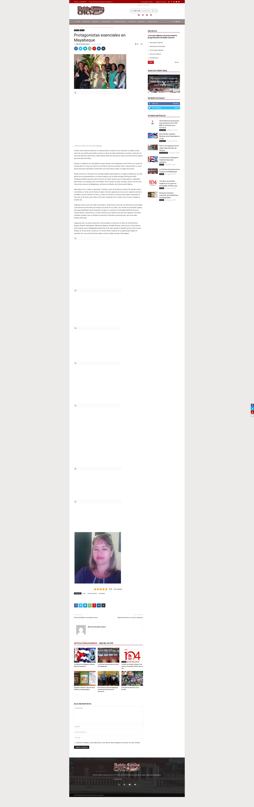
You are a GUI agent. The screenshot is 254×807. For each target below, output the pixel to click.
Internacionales (106, 21)
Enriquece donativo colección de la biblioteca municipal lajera (168, 195)
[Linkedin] (99, 48)
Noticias (81, 27)
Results (177, 62)
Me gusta (176, 103)
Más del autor (106, 643)
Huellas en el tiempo (120, 21)
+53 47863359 (82, 1)
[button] (168, 1)
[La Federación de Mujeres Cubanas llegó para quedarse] (85, 655)
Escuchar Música (155, 54)
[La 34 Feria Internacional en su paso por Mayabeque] (108, 655)
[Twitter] (176, 1)
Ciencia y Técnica (152, 21)
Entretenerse (153, 58)
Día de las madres (92, 593)
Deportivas (141, 21)
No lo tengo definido (156, 50)
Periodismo (102, 593)
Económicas (131, 21)
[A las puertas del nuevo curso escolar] (132, 678)
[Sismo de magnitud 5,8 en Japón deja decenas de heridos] (153, 147)
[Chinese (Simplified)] (139, 15)
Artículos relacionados (85, 643)
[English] (143, 15)
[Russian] (147, 15)
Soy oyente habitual (156, 42)
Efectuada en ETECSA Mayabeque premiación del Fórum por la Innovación (108, 689)
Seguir (177, 108)
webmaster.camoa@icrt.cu (106, 1)
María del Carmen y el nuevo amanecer (130, 617)
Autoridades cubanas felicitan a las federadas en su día (169, 136)
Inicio (75, 27)
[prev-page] (75, 695)
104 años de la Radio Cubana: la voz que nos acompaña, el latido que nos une (132, 666)
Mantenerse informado (157, 46)
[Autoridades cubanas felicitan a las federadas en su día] (153, 135)
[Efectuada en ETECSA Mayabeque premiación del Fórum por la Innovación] (108, 678)
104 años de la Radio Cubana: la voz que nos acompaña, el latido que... (168, 183)
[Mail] (174, 1)
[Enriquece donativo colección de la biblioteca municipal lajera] (85, 678)
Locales (77, 21)
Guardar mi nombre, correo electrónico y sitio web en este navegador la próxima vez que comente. (108, 742)
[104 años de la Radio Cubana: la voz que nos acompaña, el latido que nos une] (132, 655)
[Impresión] (103, 48)
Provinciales (86, 21)
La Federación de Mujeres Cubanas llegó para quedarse (168, 160)
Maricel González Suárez (82, 44)
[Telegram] (85, 48)
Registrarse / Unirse (161, 1)
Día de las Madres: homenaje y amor (86, 617)
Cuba (84, 593)
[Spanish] (151, 15)
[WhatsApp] (90, 48)
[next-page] (78, 695)
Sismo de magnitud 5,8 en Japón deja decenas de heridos (169, 148)
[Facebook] (171, 1)
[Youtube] (179, 1)
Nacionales (95, 21)
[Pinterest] (94, 48)
